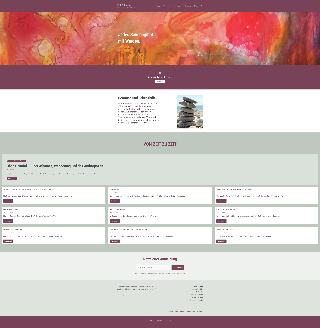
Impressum (191, 311)
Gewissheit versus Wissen (225, 209)
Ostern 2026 (114, 189)
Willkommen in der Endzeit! (13, 230)
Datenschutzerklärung (179, 273)
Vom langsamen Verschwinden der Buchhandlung (234, 189)
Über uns (166, 6)
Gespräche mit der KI (12, 161)
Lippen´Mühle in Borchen (134, 109)
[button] (202, 6)
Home (158, 6)
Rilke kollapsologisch (117, 209)
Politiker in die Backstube (225, 230)
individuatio (124, 5)
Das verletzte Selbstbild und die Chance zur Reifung (128, 230)
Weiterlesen (11, 179)
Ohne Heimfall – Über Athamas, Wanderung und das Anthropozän (55, 166)
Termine (188, 6)
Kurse (177, 6)
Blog (196, 6)
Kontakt (200, 311)
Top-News (23, 161)
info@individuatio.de (195, 300)
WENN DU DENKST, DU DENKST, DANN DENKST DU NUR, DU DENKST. (28, 189)
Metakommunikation (10, 209)
